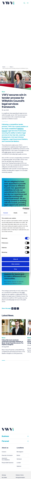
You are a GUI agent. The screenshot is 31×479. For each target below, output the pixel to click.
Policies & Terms (20, 475)
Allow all (15, 259)
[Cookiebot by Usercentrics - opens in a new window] (22, 209)
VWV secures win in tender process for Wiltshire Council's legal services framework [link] (15, 68)
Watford (19, 466)
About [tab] (25, 212)
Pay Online (4, 477)
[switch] (27, 243)
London (19, 462)
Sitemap (4, 475)
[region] (15, 339)
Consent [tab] (5, 212)
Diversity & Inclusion (7, 455)
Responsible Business (7, 462)
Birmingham (20, 451)
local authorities (6, 148)
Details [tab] (15, 212)
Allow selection (15, 264)
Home (3, 66)
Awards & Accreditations (6, 459)
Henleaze (19, 459)
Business (5, 436)
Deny (15, 269)
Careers (4, 451)
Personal (5, 441)
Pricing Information (20, 477)
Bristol (18, 455)
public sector (7, 152)
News (11, 66)
